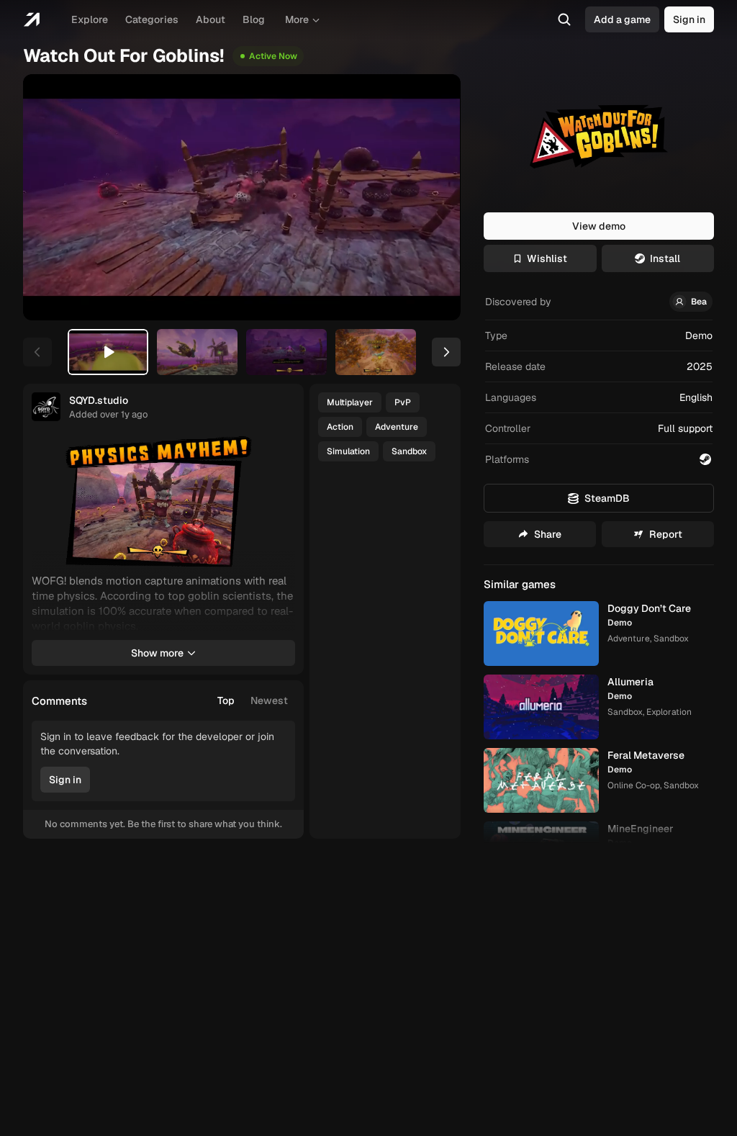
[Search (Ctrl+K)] (564, 19)
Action (340, 427)
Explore (89, 19)
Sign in (689, 19)
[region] (242, 197)
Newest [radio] (269, 700)
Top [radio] (226, 700)
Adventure (396, 427)
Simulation (348, 451)
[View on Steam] (705, 459)
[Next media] (433, 197)
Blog (254, 19)
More (297, 19)
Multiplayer (350, 402)
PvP (402, 402)
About (210, 19)
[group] (252, 700)
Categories (151, 19)
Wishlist (547, 258)
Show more (157, 652)
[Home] (31, 19)
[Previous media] (50, 197)
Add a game (622, 19)
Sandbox (409, 451)
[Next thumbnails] (446, 352)
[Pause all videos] (277, 452)
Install (665, 258)
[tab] (108, 352)
